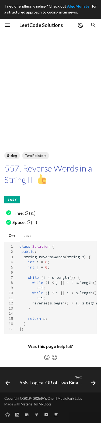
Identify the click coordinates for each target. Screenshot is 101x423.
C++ (12, 235)
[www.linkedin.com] (17, 414)
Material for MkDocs (36, 404)
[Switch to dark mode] (80, 25)
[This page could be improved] (54, 357)
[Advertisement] (50, 85)
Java (27, 235)
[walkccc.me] (27, 414)
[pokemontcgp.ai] (36, 414)
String (12, 155)
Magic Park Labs (70, 398)
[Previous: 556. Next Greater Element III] (7, 381)
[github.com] (7, 414)
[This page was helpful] (47, 357)
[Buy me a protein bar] (56, 414)
